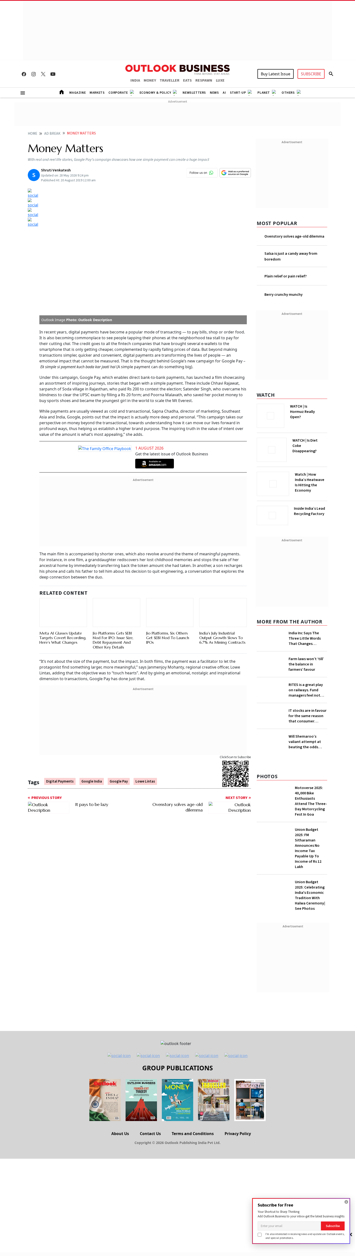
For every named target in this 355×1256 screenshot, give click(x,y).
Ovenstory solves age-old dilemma (294, 236)
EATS (187, 80)
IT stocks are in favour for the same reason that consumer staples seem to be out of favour (308, 737)
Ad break (52, 133)
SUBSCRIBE (311, 74)
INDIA (135, 80)
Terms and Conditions (193, 1169)
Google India (91, 781)
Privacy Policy (238, 1169)
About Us (120, 1169)
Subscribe (333, 1226)
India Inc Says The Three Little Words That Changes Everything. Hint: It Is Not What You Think (306, 645)
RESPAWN (203, 80)
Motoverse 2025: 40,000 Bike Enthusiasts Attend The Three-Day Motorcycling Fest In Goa (311, 837)
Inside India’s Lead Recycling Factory (310, 519)
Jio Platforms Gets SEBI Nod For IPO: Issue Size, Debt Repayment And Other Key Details (113, 640)
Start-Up (238, 92)
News (214, 92)
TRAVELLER (169, 80)
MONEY (150, 80)
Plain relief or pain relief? (285, 276)
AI (224, 92)
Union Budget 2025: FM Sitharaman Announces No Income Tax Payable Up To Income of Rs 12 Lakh (308, 884)
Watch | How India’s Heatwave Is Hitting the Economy (309, 493)
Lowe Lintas (145, 781)
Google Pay (119, 781)
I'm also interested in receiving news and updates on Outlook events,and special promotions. (305, 1235)
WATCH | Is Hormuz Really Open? (311, 409)
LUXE (220, 80)
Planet (263, 92)
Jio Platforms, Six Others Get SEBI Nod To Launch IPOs (167, 638)
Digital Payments (60, 781)
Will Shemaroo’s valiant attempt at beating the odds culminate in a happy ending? (306, 770)
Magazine (77, 92)
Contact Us (150, 1169)
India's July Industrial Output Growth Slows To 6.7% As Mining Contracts (222, 638)
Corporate (118, 92)
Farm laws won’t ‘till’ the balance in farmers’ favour (306, 678)
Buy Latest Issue (275, 74)
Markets (97, 92)
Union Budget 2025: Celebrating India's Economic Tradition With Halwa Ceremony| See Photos (310, 931)
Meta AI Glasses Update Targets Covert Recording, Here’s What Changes (62, 638)
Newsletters (194, 92)
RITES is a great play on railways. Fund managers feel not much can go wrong (306, 711)
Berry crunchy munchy (283, 294)
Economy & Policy (155, 92)
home (32, 133)
